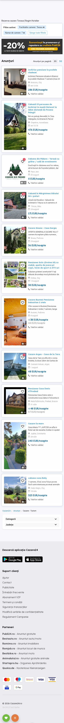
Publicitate (8, 587)
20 (55, 61)
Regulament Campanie (15, 616)
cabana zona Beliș (37, 478)
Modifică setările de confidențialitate (22, 611)
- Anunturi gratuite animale (25, 658)
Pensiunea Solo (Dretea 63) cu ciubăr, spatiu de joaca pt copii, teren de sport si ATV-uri (43, 265)
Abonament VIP (11, 597)
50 (60, 61)
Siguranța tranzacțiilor (14, 606)
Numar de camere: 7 (14, 33)
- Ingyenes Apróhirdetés (24, 663)
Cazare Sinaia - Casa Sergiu (42, 228)
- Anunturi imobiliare (20, 643)
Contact (6, 582)
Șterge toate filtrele (37, 33)
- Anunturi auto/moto (21, 638)
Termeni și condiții (12, 602)
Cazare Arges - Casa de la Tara (44, 354)
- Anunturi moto (18, 653)
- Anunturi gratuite (19, 633)
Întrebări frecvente (13, 592)
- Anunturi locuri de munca (23, 648)
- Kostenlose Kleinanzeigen (23, 668)
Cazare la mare (36, 423)
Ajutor (5, 577)
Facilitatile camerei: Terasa (30, 27)
